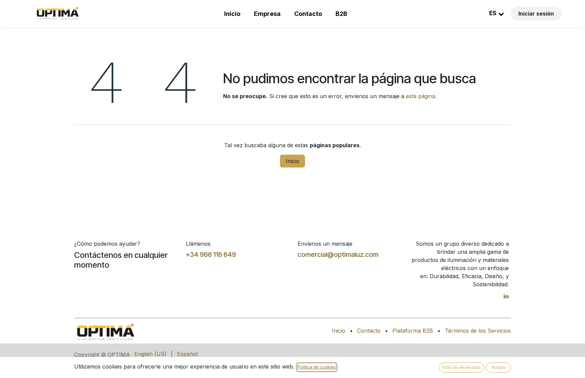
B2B (341, 13)
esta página (420, 96)
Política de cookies (317, 367)
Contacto (308, 13)
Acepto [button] (498, 367)
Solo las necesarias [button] (461, 367)
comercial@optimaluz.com (338, 254)
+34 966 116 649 (211, 254)
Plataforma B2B (412, 330)
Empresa (267, 13)
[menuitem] (150, 354)
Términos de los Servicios (478, 330)
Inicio (232, 13)
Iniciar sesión (536, 13)
